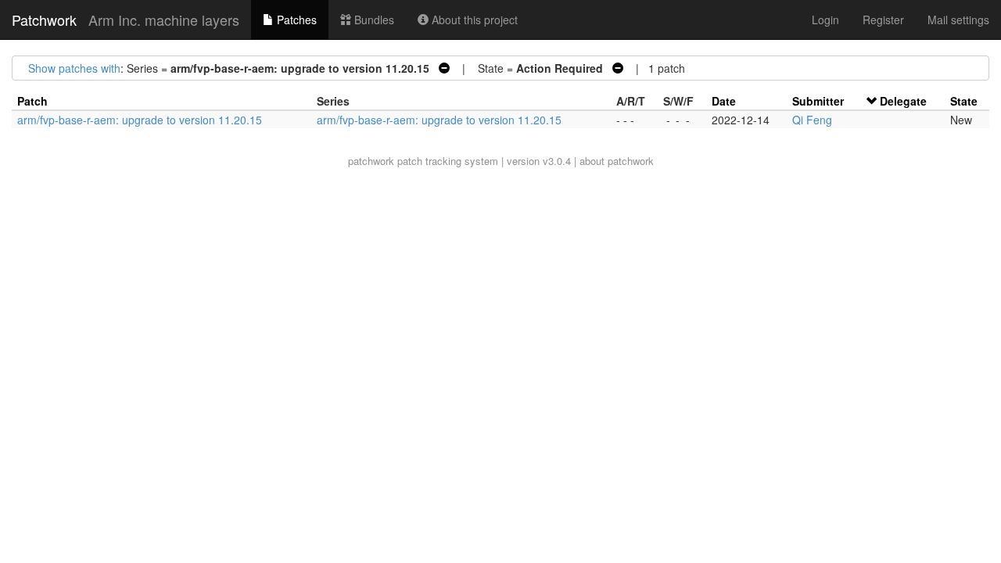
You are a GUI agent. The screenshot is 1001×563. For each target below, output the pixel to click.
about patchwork (616, 160)
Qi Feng (812, 119)
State (964, 101)
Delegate (903, 101)
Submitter (818, 101)
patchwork (371, 160)
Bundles (372, 19)
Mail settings (958, 19)
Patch (32, 101)
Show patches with (74, 68)
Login (825, 19)
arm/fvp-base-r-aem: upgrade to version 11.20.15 (139, 119)
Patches (295, 19)
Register (883, 19)
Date (724, 101)
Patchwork (44, 19)
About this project (473, 19)
